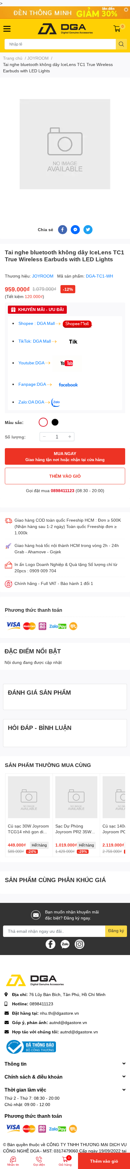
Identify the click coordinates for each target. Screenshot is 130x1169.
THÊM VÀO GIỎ (65, 476)
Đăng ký (116, 930)
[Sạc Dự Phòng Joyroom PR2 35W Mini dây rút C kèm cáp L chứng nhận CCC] (76, 797)
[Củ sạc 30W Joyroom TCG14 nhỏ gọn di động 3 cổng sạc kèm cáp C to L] (29, 797)
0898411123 (62, 490)
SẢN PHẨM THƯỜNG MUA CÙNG (48, 765)
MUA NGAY (65, 456)
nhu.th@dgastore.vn (59, 1013)
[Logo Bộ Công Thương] (30, 1046)
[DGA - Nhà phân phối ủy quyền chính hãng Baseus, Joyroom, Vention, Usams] (65, 29)
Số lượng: (15, 436)
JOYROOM (43, 275)
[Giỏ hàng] (117, 28)
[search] (121, 44)
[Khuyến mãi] (65, 12)
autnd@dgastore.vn (68, 1022)
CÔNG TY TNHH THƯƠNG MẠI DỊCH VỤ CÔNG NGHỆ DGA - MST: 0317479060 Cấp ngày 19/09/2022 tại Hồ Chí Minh (65, 1151)
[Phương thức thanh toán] (42, 625)
